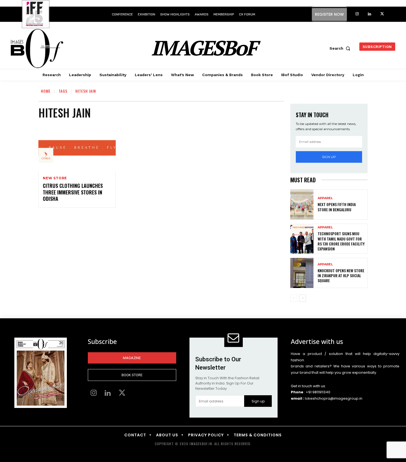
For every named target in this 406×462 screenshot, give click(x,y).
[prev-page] (293, 298)
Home (46, 91)
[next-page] (302, 298)
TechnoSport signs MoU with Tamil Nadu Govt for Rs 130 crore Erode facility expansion (341, 241)
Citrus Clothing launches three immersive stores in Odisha (73, 192)
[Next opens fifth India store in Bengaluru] (301, 204)
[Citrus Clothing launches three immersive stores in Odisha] (77, 148)
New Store (55, 178)
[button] (341, 48)
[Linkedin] (370, 14)
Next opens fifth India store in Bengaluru (337, 206)
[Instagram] (357, 14)
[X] (382, 14)
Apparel (325, 198)
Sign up (329, 157)
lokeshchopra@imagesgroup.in (333, 398)
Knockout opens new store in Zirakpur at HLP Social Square (341, 275)
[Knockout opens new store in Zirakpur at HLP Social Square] (301, 273)
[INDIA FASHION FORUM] (35, 14)
